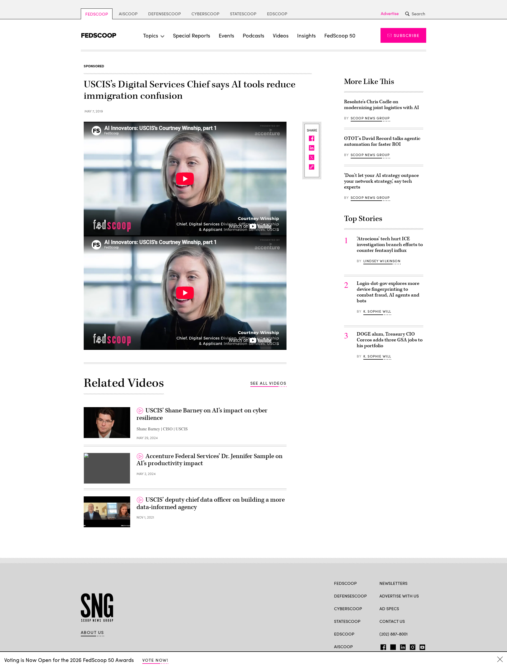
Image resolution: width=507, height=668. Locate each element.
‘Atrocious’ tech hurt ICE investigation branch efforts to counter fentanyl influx (390, 245)
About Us (92, 632)
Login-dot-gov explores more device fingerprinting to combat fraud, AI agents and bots (388, 292)
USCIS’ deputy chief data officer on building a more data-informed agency (211, 503)
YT (421, 646)
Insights (306, 35)
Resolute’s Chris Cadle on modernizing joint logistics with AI (381, 104)
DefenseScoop (164, 13)
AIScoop (128, 13)
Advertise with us (399, 596)
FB (381, 646)
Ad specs (389, 608)
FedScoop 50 (339, 35)
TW (392, 646)
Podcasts (253, 35)
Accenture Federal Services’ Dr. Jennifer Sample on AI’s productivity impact (210, 460)
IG (411, 646)
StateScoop (243, 13)
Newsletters (393, 583)
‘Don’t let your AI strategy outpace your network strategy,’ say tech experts (381, 181)
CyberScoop (205, 13)
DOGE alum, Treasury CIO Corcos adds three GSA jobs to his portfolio (389, 340)
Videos (281, 35)
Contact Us (392, 621)
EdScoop (277, 13)
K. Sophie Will (377, 311)
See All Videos (268, 383)
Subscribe (406, 35)
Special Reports (191, 35)
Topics (150, 35)
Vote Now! (155, 660)
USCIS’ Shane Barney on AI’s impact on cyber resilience (202, 414)
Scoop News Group (370, 118)
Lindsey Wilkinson (382, 260)
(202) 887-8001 (393, 634)
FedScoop (96, 14)
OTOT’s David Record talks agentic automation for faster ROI (382, 141)
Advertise (390, 13)
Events (226, 35)
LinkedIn (403, 646)
